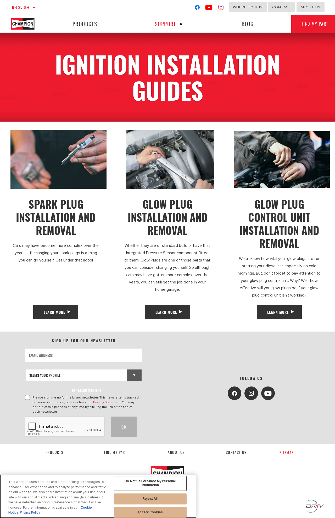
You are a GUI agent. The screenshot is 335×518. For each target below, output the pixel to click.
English (21, 7)
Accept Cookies (150, 512)
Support (165, 24)
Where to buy (248, 7)
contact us (236, 452)
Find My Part (115, 452)
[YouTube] (209, 8)
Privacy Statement (107, 402)
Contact (281, 7)
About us (176, 452)
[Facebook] (197, 8)
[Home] (27, 23)
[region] (98, 496)
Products (84, 24)
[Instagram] (221, 8)
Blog (248, 24)
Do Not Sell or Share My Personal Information (150, 483)
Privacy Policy (30, 512)
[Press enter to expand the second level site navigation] (181, 24)
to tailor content (86, 390)
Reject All (150, 499)
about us (310, 7)
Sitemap (287, 452)
